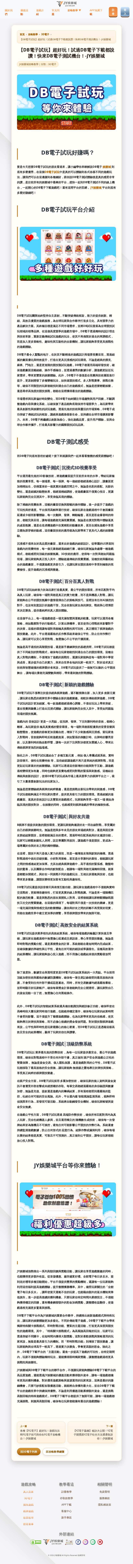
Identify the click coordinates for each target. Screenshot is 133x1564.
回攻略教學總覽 (55, 1451)
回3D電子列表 (28, 1451)
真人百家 (28, 1491)
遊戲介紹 (40, 12)
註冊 (113, 11)
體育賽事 (28, 1524)
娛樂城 (107, 167)
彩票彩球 (28, 1517)
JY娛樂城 (96, 187)
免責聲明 (104, 1491)
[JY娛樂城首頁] (66, 4)
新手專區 (66, 1517)
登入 (125, 11)
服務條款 (104, 1498)
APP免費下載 (96, 12)
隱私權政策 (104, 1504)
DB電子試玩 (52, 172)
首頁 (22, 34)
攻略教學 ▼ (74, 10)
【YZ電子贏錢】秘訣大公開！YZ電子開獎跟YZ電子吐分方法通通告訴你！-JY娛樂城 (93, 1432)
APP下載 (66, 1504)
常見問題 (56, 12)
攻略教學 (33, 34)
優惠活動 (24, 12)
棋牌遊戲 (28, 1511)
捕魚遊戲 (28, 1504)
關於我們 (9, 12)
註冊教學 (66, 1491)
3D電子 (45, 34)
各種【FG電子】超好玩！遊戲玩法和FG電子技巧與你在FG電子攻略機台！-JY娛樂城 (40, 1432)
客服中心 (66, 1511)
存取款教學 (66, 1498)
